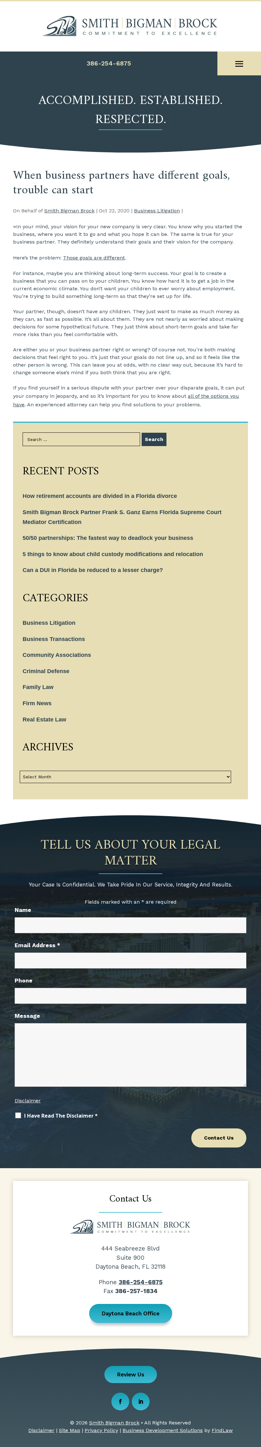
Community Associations (57, 655)
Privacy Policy (101, 1430)
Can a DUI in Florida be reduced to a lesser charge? (93, 570)
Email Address (37, 945)
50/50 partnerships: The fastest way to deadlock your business (108, 538)
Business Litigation (157, 211)
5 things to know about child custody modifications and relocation (113, 554)
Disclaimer (28, 1101)
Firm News (37, 703)
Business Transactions (54, 639)
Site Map (69, 1430)
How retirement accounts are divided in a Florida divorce (100, 496)
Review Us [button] (130, 1374)
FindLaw (222, 1430)
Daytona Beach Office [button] (130, 1313)
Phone (23, 980)
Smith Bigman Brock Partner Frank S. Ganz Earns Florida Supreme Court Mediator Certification (122, 517)
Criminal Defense (46, 671)
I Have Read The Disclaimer (61, 1116)
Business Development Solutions (163, 1430)
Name (23, 909)
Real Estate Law (44, 719)
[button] (239, 64)
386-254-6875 (109, 63)
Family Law (38, 687)
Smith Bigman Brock (69, 211)
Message (27, 1015)
